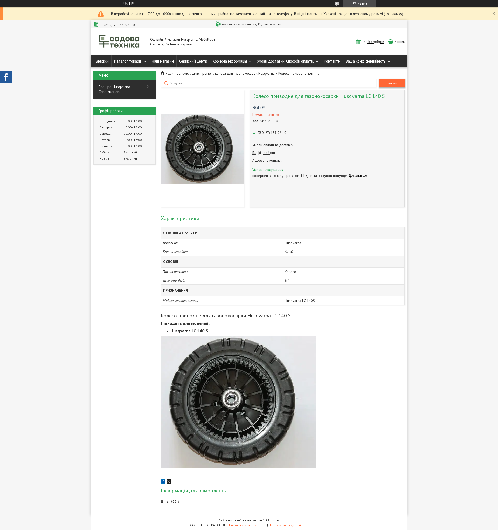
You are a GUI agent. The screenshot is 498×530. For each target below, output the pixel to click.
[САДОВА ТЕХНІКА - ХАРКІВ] (119, 42)
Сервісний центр (193, 61)
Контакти (332, 61)
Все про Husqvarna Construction (114, 89)
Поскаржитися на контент (247, 525)
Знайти (391, 83)
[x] (169, 482)
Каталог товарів (128, 61)
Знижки (102, 61)
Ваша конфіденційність (366, 61)
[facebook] (163, 482)
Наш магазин (163, 61)
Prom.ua (274, 520)
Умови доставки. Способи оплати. (285, 61)
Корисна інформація (230, 61)
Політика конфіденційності (288, 525)
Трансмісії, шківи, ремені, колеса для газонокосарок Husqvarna (225, 73)
